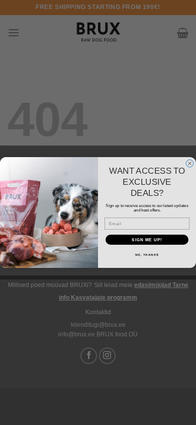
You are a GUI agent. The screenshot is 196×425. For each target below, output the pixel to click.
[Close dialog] (189, 163)
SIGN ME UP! (147, 240)
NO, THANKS (147, 255)
